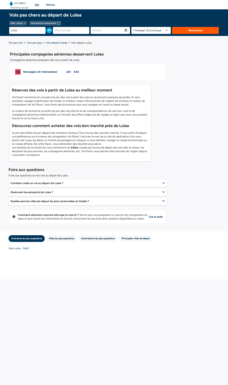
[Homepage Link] (19, 3)
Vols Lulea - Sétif (19, 248)
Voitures (50, 4)
